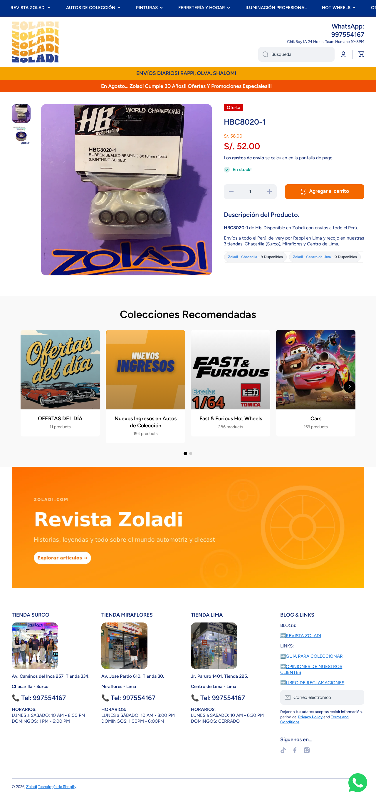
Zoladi (31, 786)
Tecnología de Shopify (57, 786)
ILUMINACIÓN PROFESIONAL (276, 7)
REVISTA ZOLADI (28, 7)
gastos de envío (248, 157)
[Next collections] (349, 387)
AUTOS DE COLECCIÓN (90, 7)
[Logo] (35, 42)
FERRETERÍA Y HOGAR (201, 7)
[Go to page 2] (190, 453)
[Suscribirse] (357, 697)
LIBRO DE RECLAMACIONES (315, 682)
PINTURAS (147, 7)
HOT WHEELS (336, 7)
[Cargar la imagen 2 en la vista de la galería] (21, 135)
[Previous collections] (26, 387)
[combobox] (296, 54)
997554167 (347, 35)
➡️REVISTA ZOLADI (300, 635)
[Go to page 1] (185, 453)
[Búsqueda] (263, 54)
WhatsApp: (348, 26)
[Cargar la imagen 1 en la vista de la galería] (21, 113)
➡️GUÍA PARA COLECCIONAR (311, 656)
